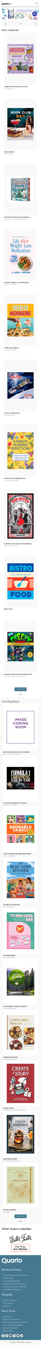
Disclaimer (7, 1306)
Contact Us (7, 1317)
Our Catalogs (8, 1303)
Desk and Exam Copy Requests (15, 1322)
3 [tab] (22, 24)
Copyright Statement (11, 1281)
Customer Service (10, 1300)
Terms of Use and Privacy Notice (15, 1275)
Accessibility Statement (12, 1289)
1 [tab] (19, 24)
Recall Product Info (10, 1328)
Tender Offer (8, 1331)
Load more (21, 689)
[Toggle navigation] (36, 3)
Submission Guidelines (11, 1319)
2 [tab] (20, 24)
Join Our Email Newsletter (13, 1325)
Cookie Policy (8, 1278)
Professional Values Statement (14, 1284)
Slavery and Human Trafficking (14, 1287)
